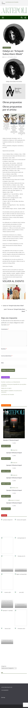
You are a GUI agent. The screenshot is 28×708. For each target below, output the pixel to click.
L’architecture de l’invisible (12, 2)
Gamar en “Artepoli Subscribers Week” (13, 305)
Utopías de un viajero (6, 388)
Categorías (3, 666)
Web (2, 363)
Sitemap (3, 697)
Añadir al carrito (6, 446)
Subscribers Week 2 (6, 47)
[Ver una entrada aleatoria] (25, 17)
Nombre (4, 349)
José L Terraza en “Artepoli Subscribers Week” (14, 310)
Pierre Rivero (14, 57)
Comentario (5, 329)
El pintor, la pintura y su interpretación (10, 382)
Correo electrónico (6, 356)
